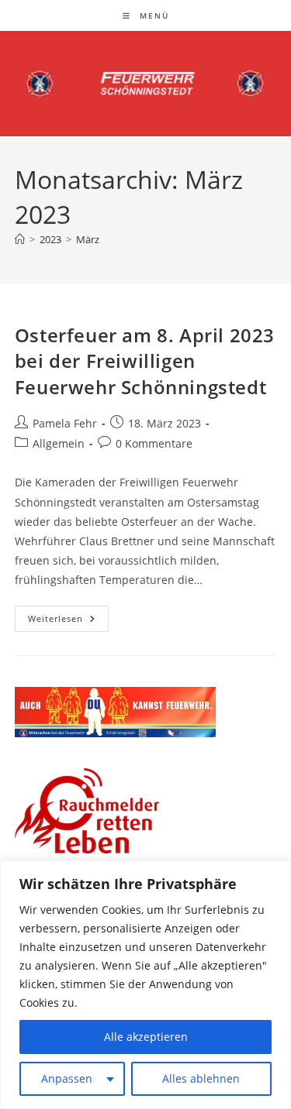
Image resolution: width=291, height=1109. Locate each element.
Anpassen (66, 1078)
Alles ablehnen (201, 1078)
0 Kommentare (154, 443)
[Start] (20, 239)
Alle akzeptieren (146, 1036)
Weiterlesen (68, 621)
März (87, 239)
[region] (145, 984)
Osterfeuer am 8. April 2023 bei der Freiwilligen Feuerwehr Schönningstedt (145, 361)
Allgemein (59, 443)
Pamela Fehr (65, 423)
